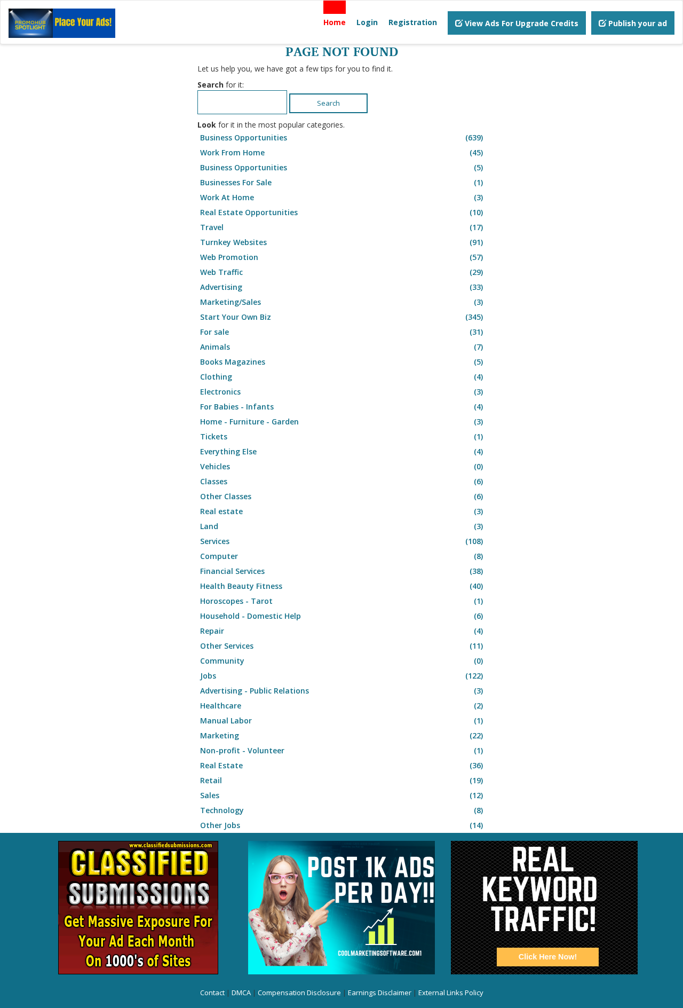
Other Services (341, 646)
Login (367, 22)
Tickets (341, 436)
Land (341, 526)
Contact (212, 992)
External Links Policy (450, 992)
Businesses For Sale (341, 182)
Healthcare (341, 705)
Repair (341, 631)
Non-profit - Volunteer (341, 750)
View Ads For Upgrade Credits (520, 23)
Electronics (341, 392)
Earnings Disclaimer (379, 992)
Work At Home (341, 197)
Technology (341, 810)
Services (341, 541)
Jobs (341, 676)
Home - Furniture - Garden (341, 421)
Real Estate (341, 765)
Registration (412, 22)
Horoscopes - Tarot (341, 601)
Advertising (341, 287)
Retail (341, 780)
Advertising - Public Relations (341, 691)
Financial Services (341, 571)
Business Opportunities (341, 137)
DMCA (241, 992)
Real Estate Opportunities (341, 212)
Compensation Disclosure (299, 992)
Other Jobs (341, 825)
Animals (341, 347)
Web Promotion (341, 257)
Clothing (341, 377)
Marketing (341, 735)
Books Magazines (341, 362)
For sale (341, 332)
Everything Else (341, 451)
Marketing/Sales (341, 302)
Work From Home (341, 152)
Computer (341, 556)
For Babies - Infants (341, 406)
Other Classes (341, 496)
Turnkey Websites (341, 242)
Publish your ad (636, 23)
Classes (341, 481)
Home (334, 22)
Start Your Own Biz (341, 317)
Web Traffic (341, 272)
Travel (341, 227)
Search (328, 103)
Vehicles (341, 466)
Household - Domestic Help (341, 616)
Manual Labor (341, 720)
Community (341, 661)
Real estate (341, 511)
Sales (341, 795)
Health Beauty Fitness (341, 586)
